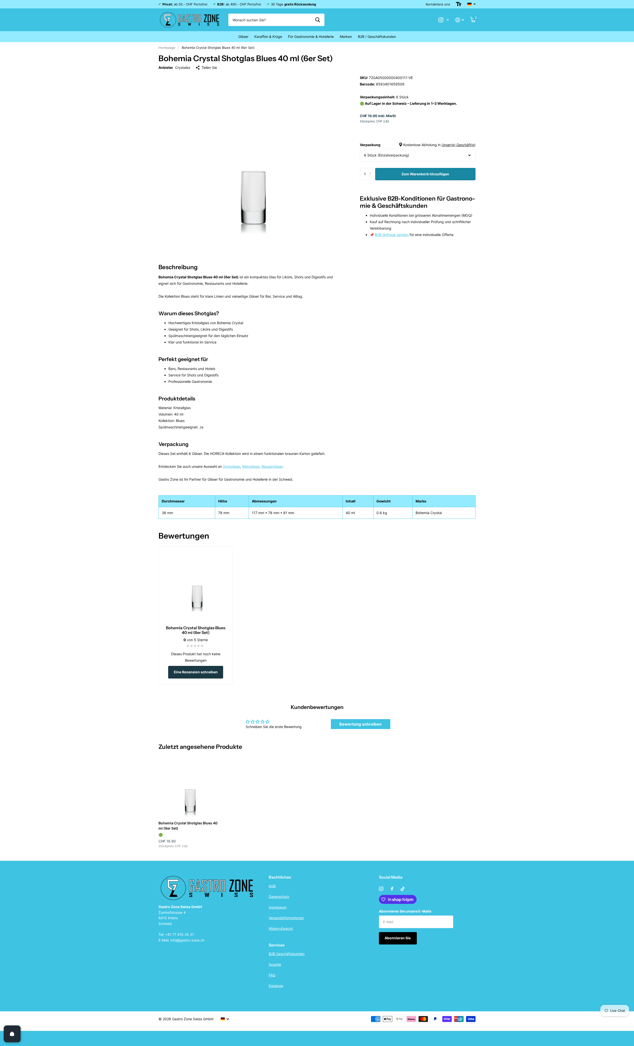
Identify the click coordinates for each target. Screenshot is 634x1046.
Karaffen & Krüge (268, 36)
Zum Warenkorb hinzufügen (425, 174)
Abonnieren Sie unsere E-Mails (405, 911)
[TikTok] (403, 889)
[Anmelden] (459, 20)
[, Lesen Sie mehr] (443, 20)
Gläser (243, 36)
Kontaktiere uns (438, 4)
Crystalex (182, 67)
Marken (346, 36)
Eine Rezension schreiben (196, 672)
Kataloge (276, 986)
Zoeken (317, 20)
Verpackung (418, 145)
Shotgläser (231, 466)
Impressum (278, 907)
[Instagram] (381, 889)
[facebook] (392, 889)
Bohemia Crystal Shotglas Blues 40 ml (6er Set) (187, 825)
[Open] (12, 1033)
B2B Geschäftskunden (287, 954)
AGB (272, 886)
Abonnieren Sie (398, 938)
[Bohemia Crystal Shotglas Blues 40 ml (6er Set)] (188, 787)
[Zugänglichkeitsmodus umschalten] (458, 4)
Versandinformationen (286, 918)
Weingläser (250, 466)
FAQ (272, 975)
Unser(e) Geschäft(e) (459, 145)
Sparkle (275, 964)
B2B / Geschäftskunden (377, 36)
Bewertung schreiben (360, 724)
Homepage (166, 48)
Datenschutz (279, 896)
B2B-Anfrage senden (392, 235)
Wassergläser (272, 466)
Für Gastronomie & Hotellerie (311, 36)
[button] (371, 169)
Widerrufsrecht (281, 928)
